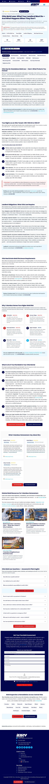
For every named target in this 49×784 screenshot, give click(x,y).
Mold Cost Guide (32, 55)
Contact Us (23, 755)
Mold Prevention (25, 60)
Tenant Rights (19, 33)
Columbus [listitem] (6, 704)
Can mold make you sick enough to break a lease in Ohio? (16, 600)
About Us (23, 753)
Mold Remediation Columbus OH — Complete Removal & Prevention (35, 525)
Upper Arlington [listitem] (28, 704)
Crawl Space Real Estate (35, 60)
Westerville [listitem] (19, 704)
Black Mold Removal (42, 55)
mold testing (29, 726)
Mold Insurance (36, 58)
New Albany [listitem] (34, 707)
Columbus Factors (6, 35)
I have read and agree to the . (27, 681)
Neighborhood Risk (6, 63)
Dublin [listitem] (13, 704)
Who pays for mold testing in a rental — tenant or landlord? (16, 617)
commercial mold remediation (9, 506)
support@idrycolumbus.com (25, 738)
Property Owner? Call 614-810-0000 (16, 424)
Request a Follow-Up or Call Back (24, 684)
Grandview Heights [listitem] (26, 710)
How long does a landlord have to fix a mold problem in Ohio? (16, 608)
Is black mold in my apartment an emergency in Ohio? (15, 613)
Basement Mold (6, 58)
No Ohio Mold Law (10, 33)
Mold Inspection (23, 55)
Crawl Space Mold (20, 58)
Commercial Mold (16, 60)
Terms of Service (33, 681)
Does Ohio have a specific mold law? (11, 576)
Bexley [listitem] (40, 707)
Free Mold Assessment (30, 484)
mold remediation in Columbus (39, 726)
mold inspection (33, 191)
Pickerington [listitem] (26, 707)
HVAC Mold (28, 58)
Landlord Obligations (28, 33)
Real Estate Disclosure (38, 33)
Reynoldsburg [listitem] (10, 707)
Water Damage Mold (7, 60)
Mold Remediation (14, 55)
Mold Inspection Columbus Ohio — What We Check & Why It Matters (11, 525)
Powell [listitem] (34, 710)
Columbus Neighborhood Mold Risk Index (33, 352)
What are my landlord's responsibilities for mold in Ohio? (15, 585)
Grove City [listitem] (18, 707)
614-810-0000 (29, 29)
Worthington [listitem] (16, 710)
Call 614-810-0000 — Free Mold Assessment (24, 626)
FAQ (21, 35)
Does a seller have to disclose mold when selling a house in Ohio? (17, 604)
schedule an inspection (28, 247)
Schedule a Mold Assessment (34, 424)
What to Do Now (15, 35)
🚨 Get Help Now (25, 762)
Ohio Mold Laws (6, 55)
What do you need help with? (24, 650)
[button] (44, 4)
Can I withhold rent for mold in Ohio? (11, 581)
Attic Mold (13, 58)
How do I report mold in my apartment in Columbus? (14, 596)
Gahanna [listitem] (43, 704)
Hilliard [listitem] (36, 704)
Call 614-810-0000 (17, 484)
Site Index (23, 760)
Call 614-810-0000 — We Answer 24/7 (24, 590)
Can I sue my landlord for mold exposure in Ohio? (14, 621)
